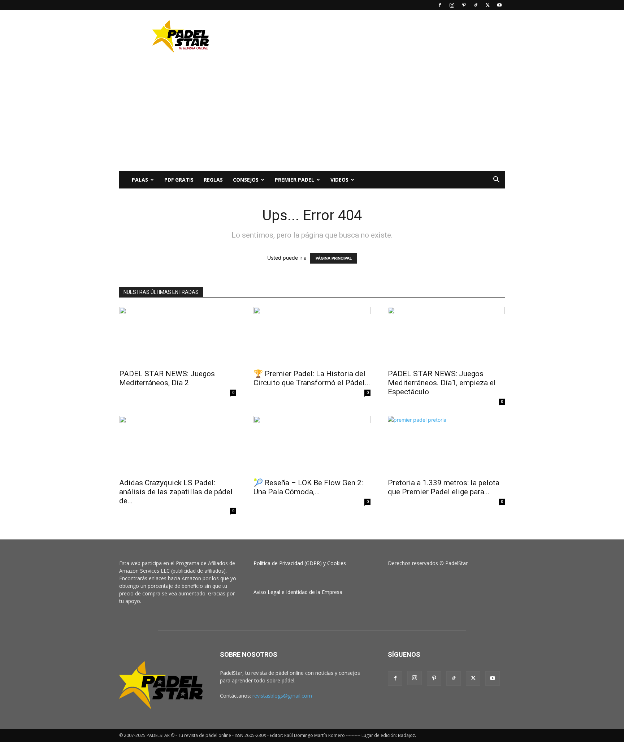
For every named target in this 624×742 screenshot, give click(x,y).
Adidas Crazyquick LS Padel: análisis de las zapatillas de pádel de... (176, 491)
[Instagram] (451, 5)
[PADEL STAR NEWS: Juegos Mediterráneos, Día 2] (177, 336)
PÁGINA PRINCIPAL (334, 258)
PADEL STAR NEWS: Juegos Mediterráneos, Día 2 (167, 378)
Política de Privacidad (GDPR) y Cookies (300, 563)
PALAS (140, 179)
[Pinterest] (463, 5)
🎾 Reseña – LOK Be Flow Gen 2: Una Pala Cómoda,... (308, 487)
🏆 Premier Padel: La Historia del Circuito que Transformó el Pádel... (312, 378)
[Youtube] (499, 5)
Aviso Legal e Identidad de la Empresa (298, 592)
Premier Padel (294, 179)
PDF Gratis (179, 179)
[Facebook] (439, 5)
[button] (496, 180)
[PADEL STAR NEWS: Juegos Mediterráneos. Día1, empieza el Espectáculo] (446, 336)
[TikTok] (475, 5)
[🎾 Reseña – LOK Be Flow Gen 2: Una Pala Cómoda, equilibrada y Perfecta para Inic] (312, 445)
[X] (487, 5)
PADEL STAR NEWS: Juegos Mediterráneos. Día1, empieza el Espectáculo (442, 382)
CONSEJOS (246, 179)
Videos (339, 179)
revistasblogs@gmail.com (282, 695)
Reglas (213, 179)
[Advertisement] (373, 36)
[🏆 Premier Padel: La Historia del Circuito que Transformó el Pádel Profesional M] (312, 336)
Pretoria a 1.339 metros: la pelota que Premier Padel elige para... (443, 487)
